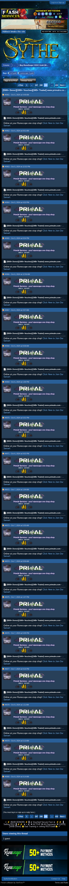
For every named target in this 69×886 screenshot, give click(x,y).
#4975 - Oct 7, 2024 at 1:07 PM (17, 597)
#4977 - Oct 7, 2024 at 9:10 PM (17, 669)
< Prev (20, 85)
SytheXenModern (10, 879)
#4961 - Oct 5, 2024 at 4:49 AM (17, 95)
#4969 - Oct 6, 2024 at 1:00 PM (17, 382)
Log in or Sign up (57, 2)
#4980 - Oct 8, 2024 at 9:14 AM (17, 777)
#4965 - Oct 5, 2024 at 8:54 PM (17, 238)
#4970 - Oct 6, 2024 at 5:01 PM (17, 418)
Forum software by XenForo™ (13, 883)
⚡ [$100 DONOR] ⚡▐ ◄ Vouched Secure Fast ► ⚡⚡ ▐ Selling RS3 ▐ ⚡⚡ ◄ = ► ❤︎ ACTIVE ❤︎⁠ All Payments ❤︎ (34, 823)
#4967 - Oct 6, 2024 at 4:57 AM (17, 310)
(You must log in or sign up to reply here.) (19, 812)
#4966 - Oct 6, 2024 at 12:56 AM (17, 274)
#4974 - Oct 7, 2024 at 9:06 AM (17, 561)
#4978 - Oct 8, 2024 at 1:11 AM (17, 705)
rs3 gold (13, 73)
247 (36, 85)
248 (41, 85)
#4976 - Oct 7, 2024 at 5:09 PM (17, 633)
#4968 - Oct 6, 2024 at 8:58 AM (17, 346)
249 (45, 85)
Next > (62, 85)
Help (63, 879)
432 (56, 85)
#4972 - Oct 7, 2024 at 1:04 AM (17, 490)
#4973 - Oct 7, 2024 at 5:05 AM (17, 525)
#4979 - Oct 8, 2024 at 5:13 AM (17, 741)
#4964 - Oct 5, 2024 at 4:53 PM (17, 202)
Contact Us (55, 879)
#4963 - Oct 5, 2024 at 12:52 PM (17, 167)
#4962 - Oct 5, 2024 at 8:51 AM (17, 131)
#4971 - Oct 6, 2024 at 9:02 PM (17, 454)
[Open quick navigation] (66, 65)
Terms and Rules (61, 883)
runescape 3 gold (27, 73)
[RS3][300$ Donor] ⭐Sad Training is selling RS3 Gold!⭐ (37, 825)
